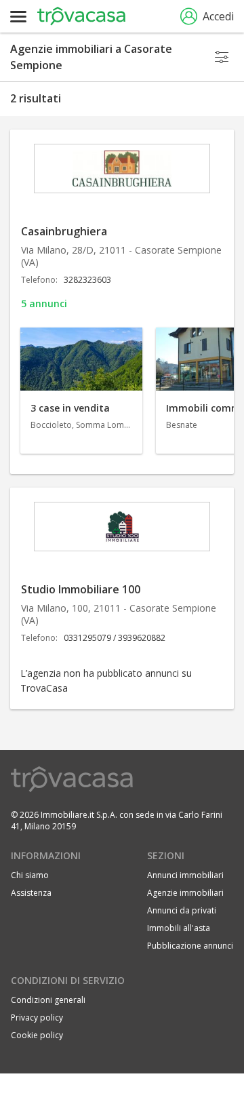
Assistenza (31, 892)
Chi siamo (30, 875)
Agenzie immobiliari (185, 892)
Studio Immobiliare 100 (80, 589)
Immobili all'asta (178, 928)
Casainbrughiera (64, 231)
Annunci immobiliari (185, 875)
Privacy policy (37, 1017)
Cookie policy (37, 1035)
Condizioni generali (48, 1000)
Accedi (218, 16)
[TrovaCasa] (81, 16)
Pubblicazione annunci (190, 945)
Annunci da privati (181, 910)
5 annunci (44, 303)
